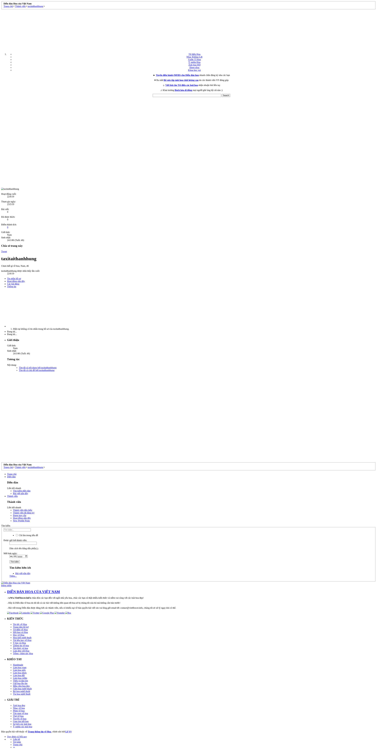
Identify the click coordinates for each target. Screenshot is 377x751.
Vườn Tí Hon (194, 59)
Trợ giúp (17, 742)
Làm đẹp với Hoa (21, 651)
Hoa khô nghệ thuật (22, 637)
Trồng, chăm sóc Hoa (23, 653)
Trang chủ (11, 474)
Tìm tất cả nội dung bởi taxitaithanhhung (38, 367)
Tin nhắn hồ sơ (14, 278)
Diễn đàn (11, 476)
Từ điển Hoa (194, 54)
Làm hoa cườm (20, 678)
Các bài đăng (13, 284)
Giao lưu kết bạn (21, 721)
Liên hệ (16, 739)
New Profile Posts (21, 520)
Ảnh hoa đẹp (19, 705)
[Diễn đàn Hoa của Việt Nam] (15, 583)
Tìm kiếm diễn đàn (21, 491)
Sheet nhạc (194, 67)
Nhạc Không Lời (194, 57)
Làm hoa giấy (19, 670)
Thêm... (13, 576)
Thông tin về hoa (21, 645)
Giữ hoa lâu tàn (20, 683)
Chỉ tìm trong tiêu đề (28, 535)
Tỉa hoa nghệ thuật (21, 694)
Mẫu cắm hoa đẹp (21, 686)
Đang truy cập (19, 515)
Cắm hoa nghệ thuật (22, 688)
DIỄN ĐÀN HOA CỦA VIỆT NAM (33, 592)
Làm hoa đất (19, 675)
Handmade (18, 665)
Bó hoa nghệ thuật (21, 691)
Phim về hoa (19, 710)
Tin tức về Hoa (20, 624)
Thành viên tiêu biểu (22, 510)
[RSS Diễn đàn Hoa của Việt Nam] (68, 613)
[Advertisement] (188, 30)
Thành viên (12, 496)
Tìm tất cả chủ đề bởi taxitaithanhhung (36, 370)
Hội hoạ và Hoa (20, 632)
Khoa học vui (194, 70)
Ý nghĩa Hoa (194, 62)
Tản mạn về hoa (20, 713)
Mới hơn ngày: (10, 553)
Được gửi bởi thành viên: (15, 540)
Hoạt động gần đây (16, 281)
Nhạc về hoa (19, 708)
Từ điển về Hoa (20, 629)
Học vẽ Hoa (18, 635)
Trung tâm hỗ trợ (21, 627)
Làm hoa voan (19, 667)
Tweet (4, 251)
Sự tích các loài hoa (22, 724)
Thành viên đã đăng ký (23, 513)
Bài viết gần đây (20, 493)
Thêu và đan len (20, 680)
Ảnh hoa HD (194, 65)
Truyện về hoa (19, 718)
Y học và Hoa (19, 643)
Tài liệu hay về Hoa (22, 640)
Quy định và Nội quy (17, 736)
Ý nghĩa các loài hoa (22, 726)
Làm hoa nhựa (20, 673)
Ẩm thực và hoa (20, 648)
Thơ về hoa (18, 716)
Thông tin (11, 286)
